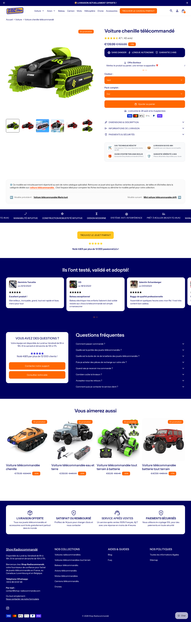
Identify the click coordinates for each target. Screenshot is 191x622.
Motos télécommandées (66, 576)
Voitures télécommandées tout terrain (72, 560)
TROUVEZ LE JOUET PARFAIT (95, 235)
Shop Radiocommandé (99, 616)
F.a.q (110, 560)
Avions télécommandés (66, 570)
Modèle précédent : (39, 197)
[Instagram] (7, 608)
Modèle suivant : (154, 197)
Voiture (18, 19)
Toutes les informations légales (164, 554)
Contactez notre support (37, 366)
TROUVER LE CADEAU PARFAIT (138, 10)
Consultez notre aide (37, 375)
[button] (12, 125)
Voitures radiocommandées (68, 554)
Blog (110, 554)
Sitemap (154, 560)
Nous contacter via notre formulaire (22, 599)
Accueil (9, 19)
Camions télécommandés (67, 581)
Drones (58, 586)
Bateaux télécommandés (66, 565)
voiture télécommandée (42, 187)
